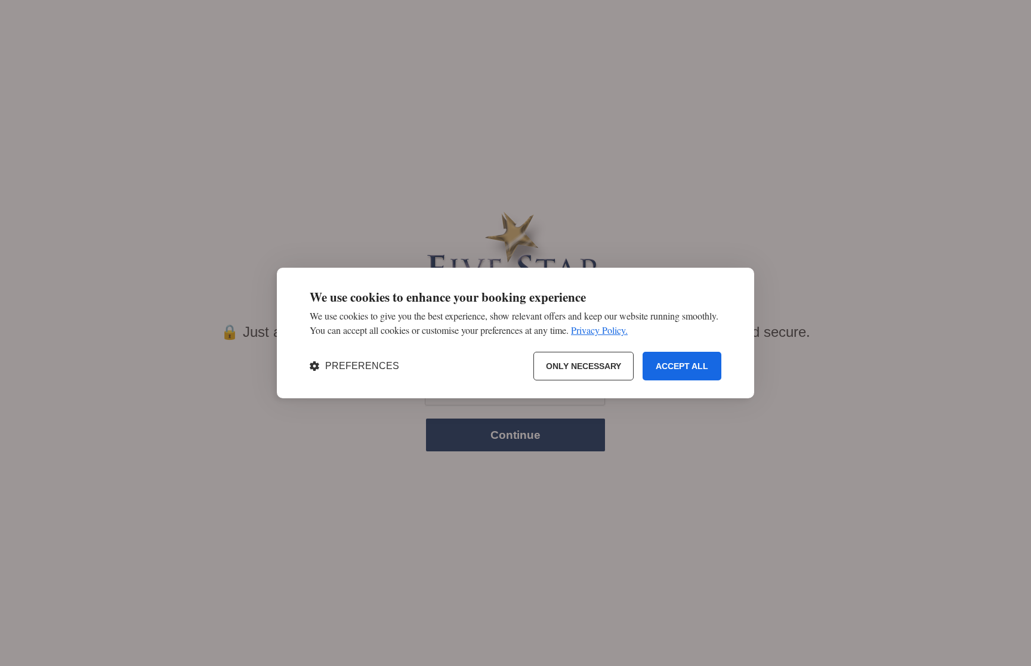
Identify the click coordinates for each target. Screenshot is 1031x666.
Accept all (682, 366)
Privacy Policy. (599, 330)
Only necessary (583, 366)
